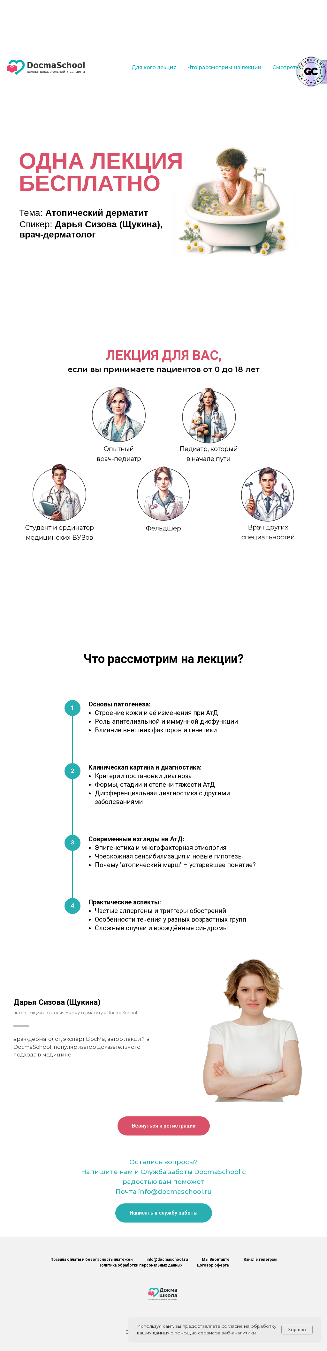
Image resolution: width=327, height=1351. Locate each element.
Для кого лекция (154, 67)
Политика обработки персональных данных (140, 1265)
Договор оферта (212, 1265)
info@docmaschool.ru (167, 1259)
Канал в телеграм (260, 1259)
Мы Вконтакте (216, 1259)
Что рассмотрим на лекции (224, 67)
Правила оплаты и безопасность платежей (91, 1259)
